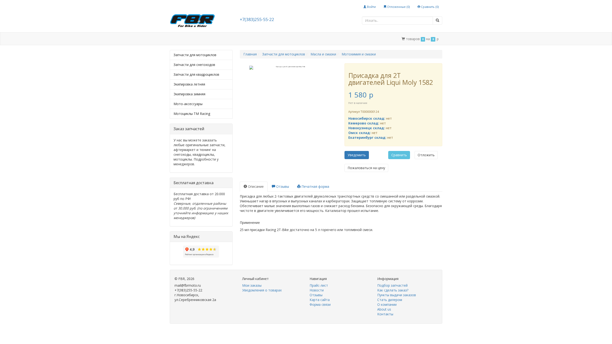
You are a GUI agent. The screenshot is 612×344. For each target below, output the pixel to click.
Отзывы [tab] (282, 186)
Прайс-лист (319, 285)
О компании (302, 39)
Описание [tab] (255, 186)
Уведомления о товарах (262, 290)
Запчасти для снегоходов (194, 64)
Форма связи (320, 304)
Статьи (210, 39)
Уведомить (357, 155)
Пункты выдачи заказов (396, 295)
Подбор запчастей (238, 39)
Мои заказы (252, 285)
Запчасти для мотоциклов (195, 55)
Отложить (426, 155)
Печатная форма (315, 186)
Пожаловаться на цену (366, 168)
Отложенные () (398, 7)
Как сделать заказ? (392, 290)
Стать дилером (273, 39)
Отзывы (316, 295)
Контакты (327, 39)
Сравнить (399, 155)
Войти (371, 7)
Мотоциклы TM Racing (192, 113)
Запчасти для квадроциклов (196, 74)
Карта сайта (320, 299)
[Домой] (175, 38)
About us (384, 309)
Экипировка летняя (189, 84)
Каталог (190, 39)
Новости (317, 290)
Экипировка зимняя (189, 94)
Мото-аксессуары (188, 104)
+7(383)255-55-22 (257, 19)
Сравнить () (429, 7)
